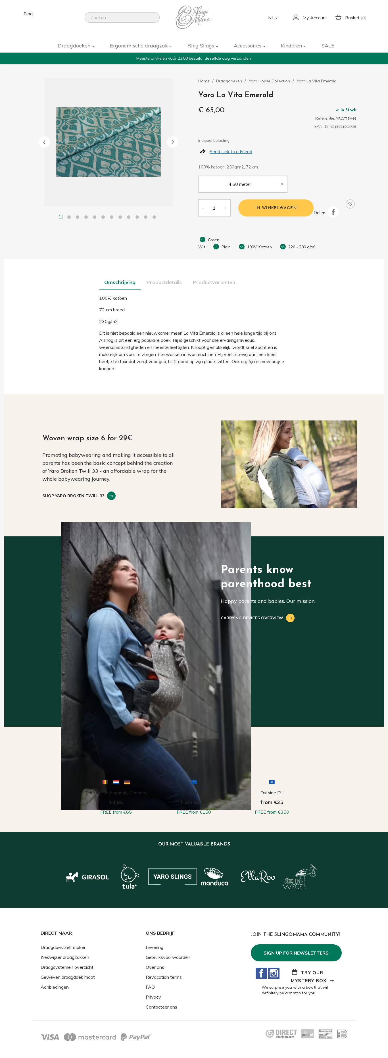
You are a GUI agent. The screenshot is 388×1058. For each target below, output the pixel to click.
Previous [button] (44, 142)
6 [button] (104, 217)
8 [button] (121, 217)
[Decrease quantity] (203, 207)
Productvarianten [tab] (214, 282)
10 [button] (138, 217)
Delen (333, 212)
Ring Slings (201, 45)
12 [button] (155, 217)
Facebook (261, 973)
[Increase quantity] (226, 207)
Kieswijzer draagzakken (65, 957)
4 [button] (87, 217)
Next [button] (172, 142)
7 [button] (113, 217)
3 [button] (79, 217)
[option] (108, 142)
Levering (154, 947)
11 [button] (147, 217)
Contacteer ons (161, 1007)
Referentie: (325, 118)
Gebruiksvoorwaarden (168, 957)
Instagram (273, 973)
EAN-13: (321, 126)
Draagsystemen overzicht (67, 967)
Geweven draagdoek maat (68, 977)
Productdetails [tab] (164, 282)
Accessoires (248, 45)
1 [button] (61, 217)
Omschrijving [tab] (119, 282)
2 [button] (70, 217)
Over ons (155, 967)
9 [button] (130, 217)
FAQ (150, 987)
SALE (328, 45)
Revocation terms (164, 977)
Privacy (153, 997)
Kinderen (292, 45)
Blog (28, 13)
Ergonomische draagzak (139, 45)
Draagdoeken (75, 45)
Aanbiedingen (55, 987)
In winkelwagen (276, 208)
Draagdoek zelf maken (64, 947)
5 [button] (96, 217)
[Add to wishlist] (350, 204)
